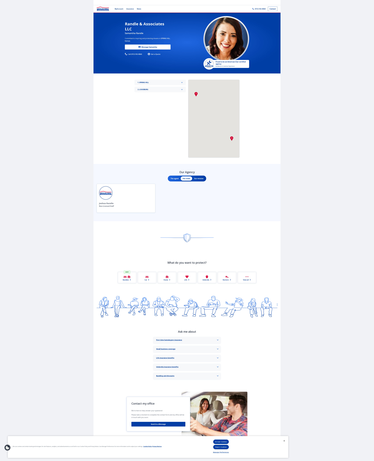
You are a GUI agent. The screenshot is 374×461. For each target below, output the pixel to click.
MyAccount (119, 9)
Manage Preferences (221, 452)
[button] (196, 94)
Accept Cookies (221, 442)
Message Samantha (149, 47)
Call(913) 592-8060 (135, 54)
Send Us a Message (158, 424)
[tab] (175, 178)
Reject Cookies (221, 447)
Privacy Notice (157, 446)
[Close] (284, 441)
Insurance (130, 9)
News (139, 9)
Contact (272, 9)
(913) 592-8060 (260, 9)
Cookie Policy (147, 446)
